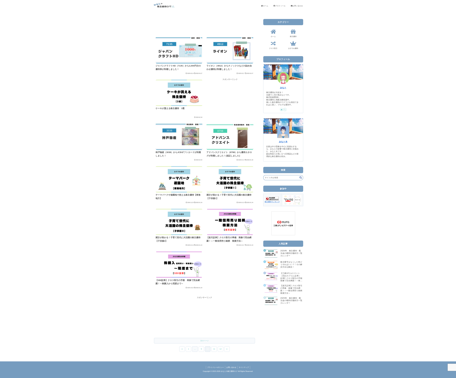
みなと (283, 88)
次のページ (204, 341)
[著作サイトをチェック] (281, 109)
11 (214, 349)
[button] (301, 177)
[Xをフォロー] (284, 109)
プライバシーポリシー (215, 367)
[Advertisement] (204, 24)
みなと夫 (283, 142)
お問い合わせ (231, 367)
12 (220, 349)
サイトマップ (244, 367)
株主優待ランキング (272, 202)
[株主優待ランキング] (272, 198)
